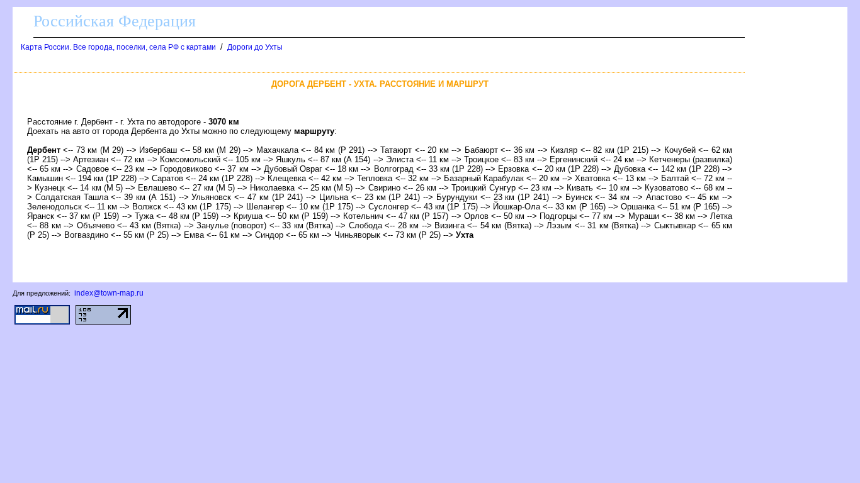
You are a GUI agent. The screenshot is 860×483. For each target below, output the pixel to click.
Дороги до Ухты (255, 47)
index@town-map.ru (109, 293)
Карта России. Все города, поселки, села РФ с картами (118, 47)
